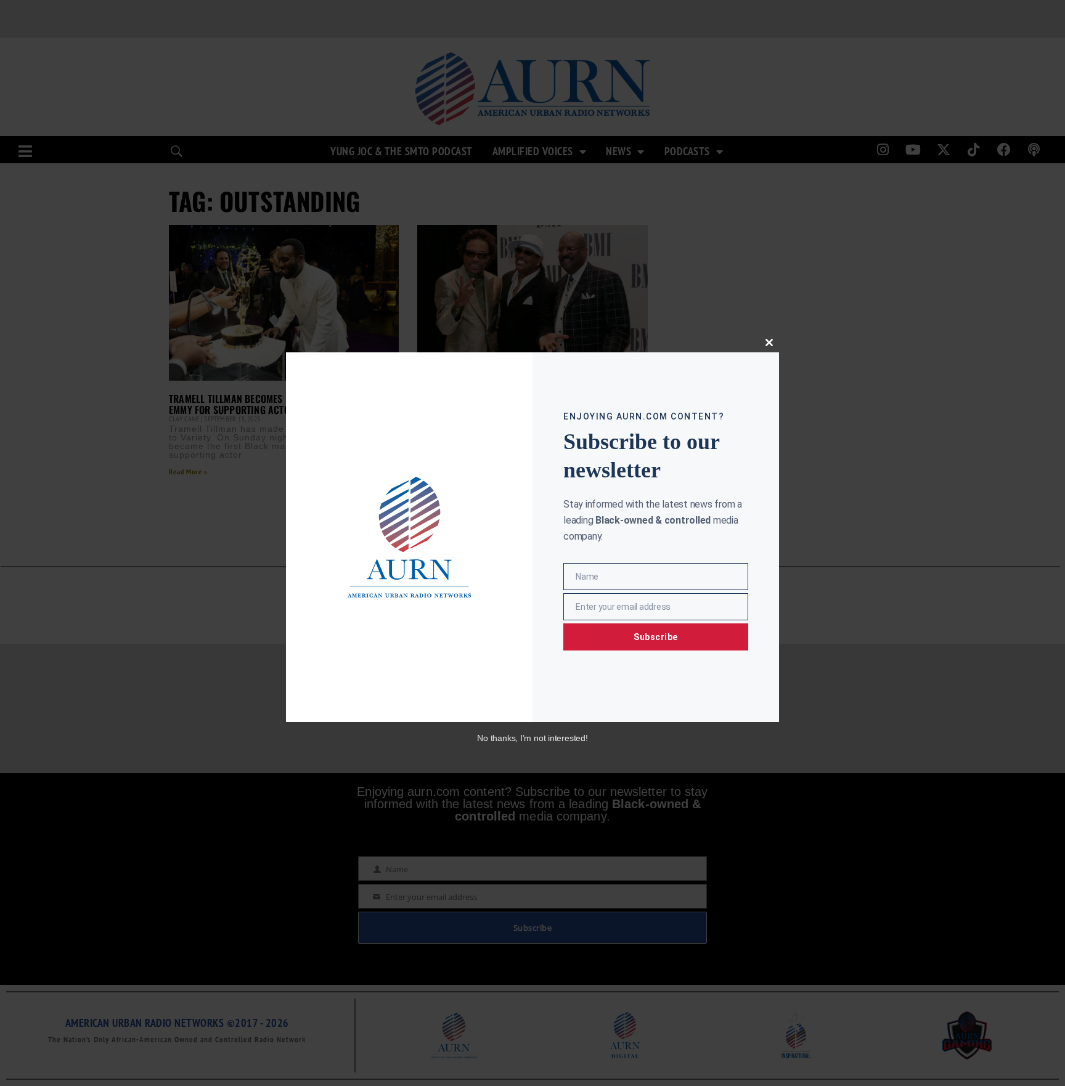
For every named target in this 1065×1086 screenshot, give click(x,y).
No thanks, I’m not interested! (532, 738)
